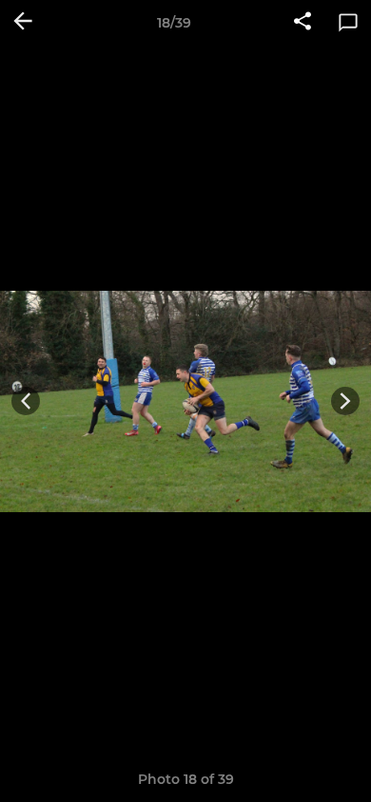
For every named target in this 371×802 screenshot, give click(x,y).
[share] (302, 23)
